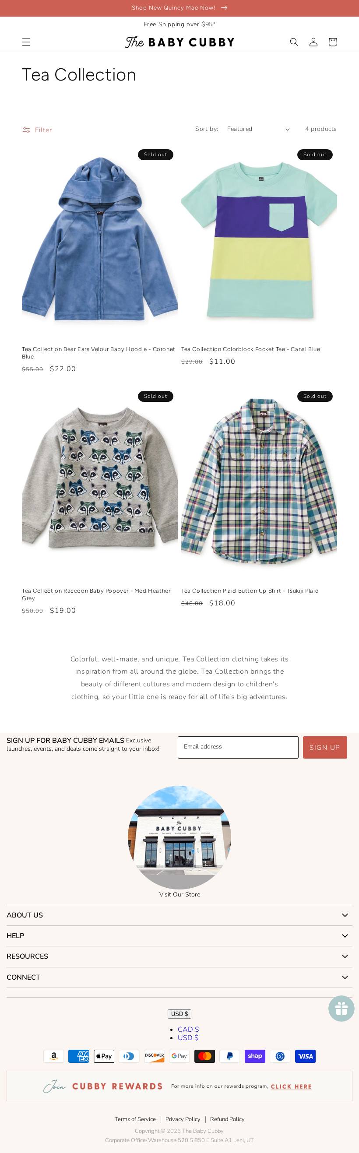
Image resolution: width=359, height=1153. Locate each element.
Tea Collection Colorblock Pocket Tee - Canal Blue (250, 349)
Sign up (325, 747)
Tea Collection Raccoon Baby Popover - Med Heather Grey (96, 594)
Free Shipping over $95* (180, 24)
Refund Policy (227, 1119)
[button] (26, 42)
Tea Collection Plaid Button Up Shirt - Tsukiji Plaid (250, 590)
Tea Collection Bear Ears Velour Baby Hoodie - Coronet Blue (99, 353)
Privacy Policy (183, 1119)
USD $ (179, 1014)
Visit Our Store (179, 894)
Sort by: (206, 129)
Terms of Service (135, 1119)
